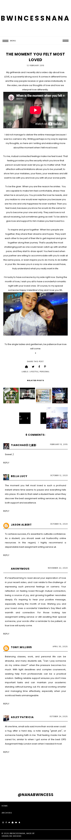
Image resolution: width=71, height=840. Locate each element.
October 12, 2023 (59, 475)
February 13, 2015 (59, 444)
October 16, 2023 (59, 524)
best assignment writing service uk (37, 546)
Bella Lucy (19, 476)
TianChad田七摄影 (23, 445)
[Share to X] (33, 366)
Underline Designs (11, 836)
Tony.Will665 (21, 647)
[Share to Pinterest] (45, 366)
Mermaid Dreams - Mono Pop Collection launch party (44, 399)
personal (45, 371)
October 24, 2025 (59, 716)
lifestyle (34, 371)
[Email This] (26, 366)
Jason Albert (21, 524)
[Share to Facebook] (39, 366)
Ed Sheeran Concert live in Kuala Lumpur (59, 397)
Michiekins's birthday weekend (11, 395)
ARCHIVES (7, 812)
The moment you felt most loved (27, 396)
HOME (5, 805)
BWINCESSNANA (35, 18)
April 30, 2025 (60, 646)
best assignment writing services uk (38, 498)
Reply (6, 462)
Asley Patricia (22, 717)
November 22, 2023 (58, 568)
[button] (8, 41)
